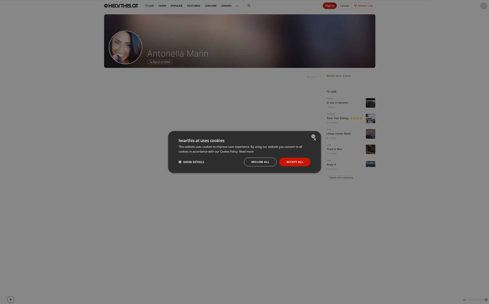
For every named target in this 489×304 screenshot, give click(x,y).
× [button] (314, 139)
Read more (246, 151)
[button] (191, 162)
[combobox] (313, 136)
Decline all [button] (260, 162)
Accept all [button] (295, 162)
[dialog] (244, 152)
